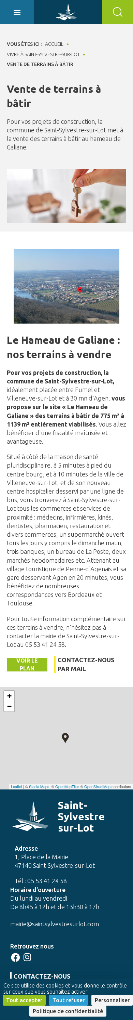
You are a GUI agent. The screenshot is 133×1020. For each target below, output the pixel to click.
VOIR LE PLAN (27, 664)
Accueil (54, 44)
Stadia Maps (39, 786)
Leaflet (16, 786)
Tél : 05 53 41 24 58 (41, 880)
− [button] (9, 706)
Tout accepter (24, 1000)
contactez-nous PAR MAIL (86, 664)
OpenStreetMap (97, 786)
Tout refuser (69, 1000)
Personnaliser (112, 1000)
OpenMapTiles (67, 786)
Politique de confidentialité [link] (68, 1011)
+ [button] (9, 696)
